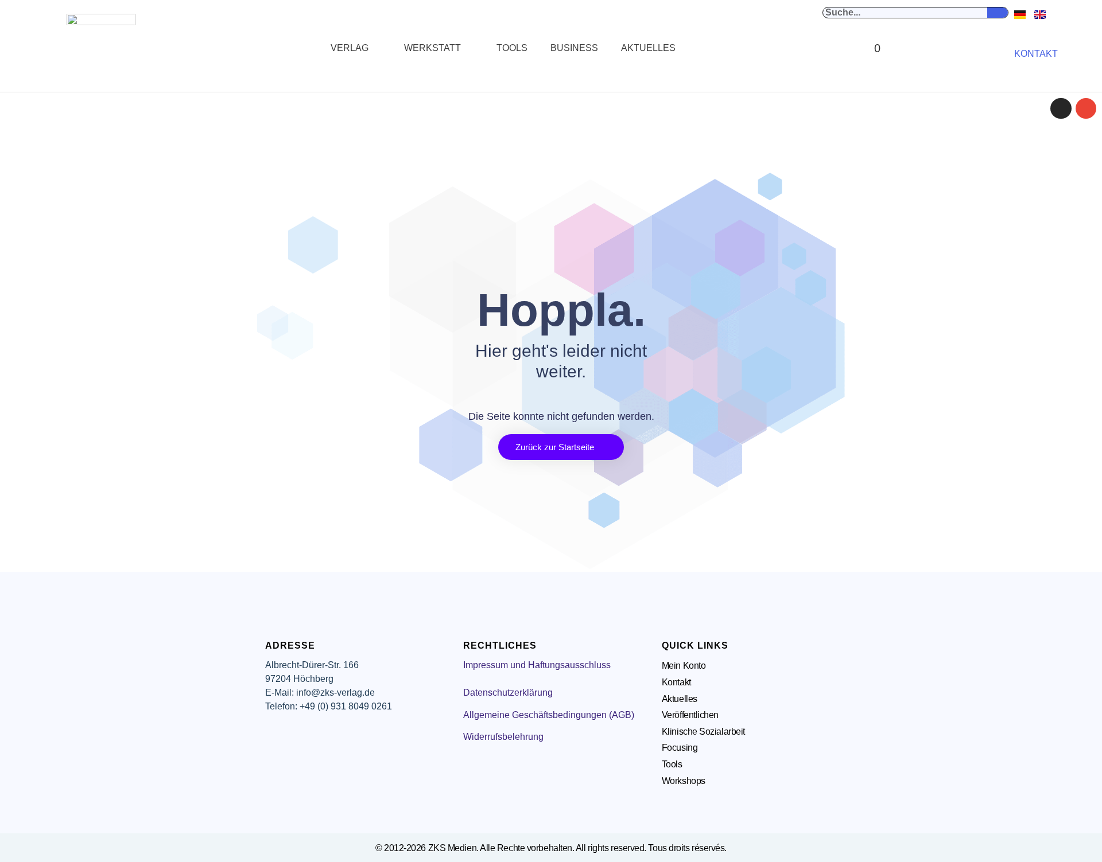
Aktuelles (648, 48)
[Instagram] (1060, 108)
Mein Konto (684, 665)
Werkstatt (432, 48)
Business (574, 48)
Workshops (683, 781)
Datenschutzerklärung (508, 692)
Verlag (349, 48)
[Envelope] (1086, 108)
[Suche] (997, 12)
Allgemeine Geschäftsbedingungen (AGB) (548, 715)
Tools (511, 48)
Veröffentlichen (690, 715)
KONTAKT (1036, 53)
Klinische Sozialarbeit (703, 731)
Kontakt (676, 682)
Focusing (679, 747)
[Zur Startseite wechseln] (101, 48)
